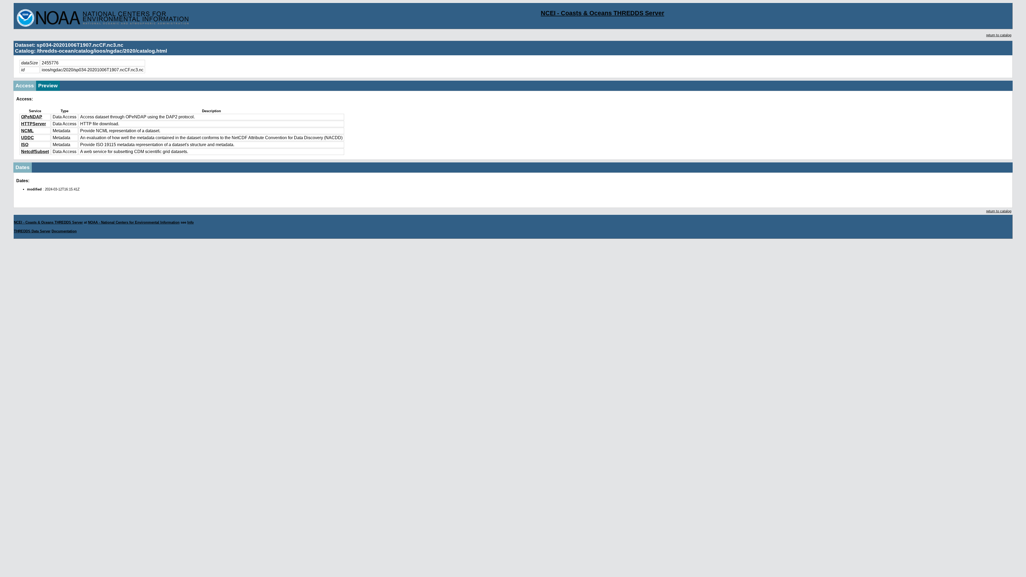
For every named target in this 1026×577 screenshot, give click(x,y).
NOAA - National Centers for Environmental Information (134, 222)
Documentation (64, 231)
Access (24, 85)
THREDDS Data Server (32, 231)
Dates (22, 167)
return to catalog (998, 35)
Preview (48, 85)
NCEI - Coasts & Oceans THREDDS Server (602, 13)
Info (190, 222)
